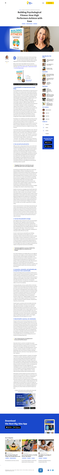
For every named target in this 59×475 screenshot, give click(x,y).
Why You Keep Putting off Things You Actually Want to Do (12, 455)
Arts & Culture (24, 458)
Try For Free (50, 2)
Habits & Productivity (29, 23)
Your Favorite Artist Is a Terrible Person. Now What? (29, 455)
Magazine (20, 9)
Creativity (33, 458)
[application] (25, 84)
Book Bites (23, 23)
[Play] (14, 84)
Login (43, 2)
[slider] (35, 84)
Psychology (35, 23)
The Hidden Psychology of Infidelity (44, 455)
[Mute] (33, 84)
